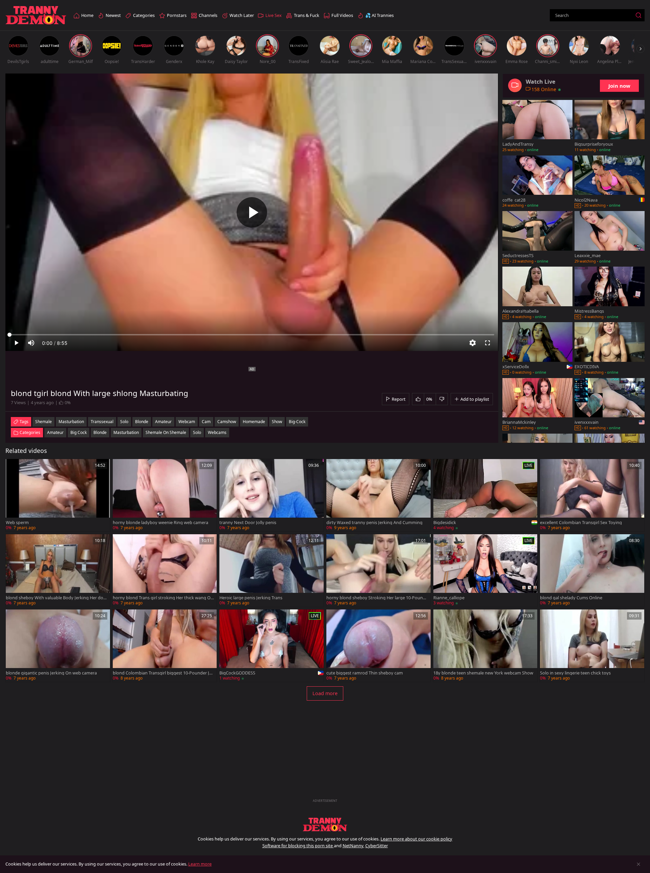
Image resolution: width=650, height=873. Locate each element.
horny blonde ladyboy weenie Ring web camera (160, 522)
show (277, 421)
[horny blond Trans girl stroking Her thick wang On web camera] (165, 570)
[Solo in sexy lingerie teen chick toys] (592, 645)
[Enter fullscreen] (487, 343)
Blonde (100, 432)
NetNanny (353, 846)
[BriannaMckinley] (537, 405)
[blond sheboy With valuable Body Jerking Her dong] (58, 570)
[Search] (638, 15)
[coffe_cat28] (537, 182)
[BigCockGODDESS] (271, 645)
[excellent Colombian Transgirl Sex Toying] (592, 495)
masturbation (71, 421)
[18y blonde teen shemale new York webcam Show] (485, 645)
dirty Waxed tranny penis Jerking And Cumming (374, 522)
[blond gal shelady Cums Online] (592, 570)
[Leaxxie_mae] (610, 238)
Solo (197, 432)
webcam (186, 421)
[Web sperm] (58, 495)
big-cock (297, 421)
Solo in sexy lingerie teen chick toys (575, 673)
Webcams (217, 432)
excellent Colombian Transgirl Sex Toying (581, 522)
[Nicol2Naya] (610, 182)
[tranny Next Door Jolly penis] (271, 495)
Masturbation (126, 432)
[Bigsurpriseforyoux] (610, 126)
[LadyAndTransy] (537, 126)
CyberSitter (376, 846)
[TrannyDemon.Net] (35, 15)
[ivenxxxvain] (610, 405)
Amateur (55, 432)
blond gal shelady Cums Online (571, 598)
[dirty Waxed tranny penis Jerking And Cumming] (378, 495)
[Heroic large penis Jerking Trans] (271, 570)
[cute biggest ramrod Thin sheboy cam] (378, 645)
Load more (325, 693)
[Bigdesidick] (485, 495)
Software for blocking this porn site (298, 846)
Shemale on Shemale (166, 432)
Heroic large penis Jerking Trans (250, 598)
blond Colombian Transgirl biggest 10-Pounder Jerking (163, 673)
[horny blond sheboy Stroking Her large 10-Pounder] (378, 570)
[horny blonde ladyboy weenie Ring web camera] (165, 495)
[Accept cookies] (638, 864)
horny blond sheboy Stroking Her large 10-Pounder (376, 598)
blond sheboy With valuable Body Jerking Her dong (56, 598)
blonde (141, 421)
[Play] (252, 212)
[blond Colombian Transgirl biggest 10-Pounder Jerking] (165, 645)
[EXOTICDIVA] (610, 349)
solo (124, 421)
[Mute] (31, 343)
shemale (43, 421)
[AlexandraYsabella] (537, 293)
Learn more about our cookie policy (416, 839)
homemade (254, 421)
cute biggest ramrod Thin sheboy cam (364, 673)
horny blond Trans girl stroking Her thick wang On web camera (163, 598)
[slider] (251, 335)
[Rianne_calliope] (485, 570)
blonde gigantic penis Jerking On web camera (51, 673)
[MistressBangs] (610, 293)
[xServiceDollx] (537, 349)
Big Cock (78, 432)
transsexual (102, 421)
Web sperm (17, 522)
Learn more (200, 864)
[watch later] (13, 467)
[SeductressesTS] (537, 238)
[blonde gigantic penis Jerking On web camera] (58, 645)
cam (206, 421)
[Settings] (472, 343)
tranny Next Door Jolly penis (247, 522)
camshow (226, 421)
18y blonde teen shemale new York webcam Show (483, 673)
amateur (163, 421)
